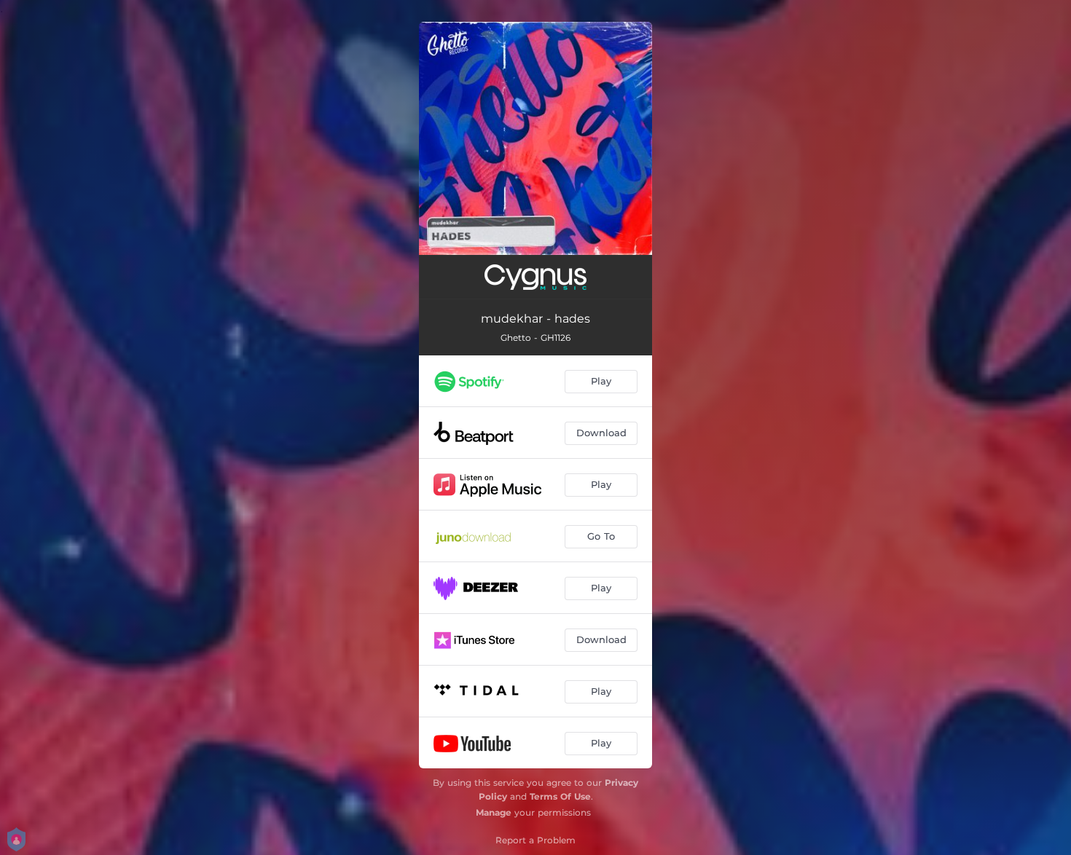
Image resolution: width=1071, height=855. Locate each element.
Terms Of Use (560, 796)
